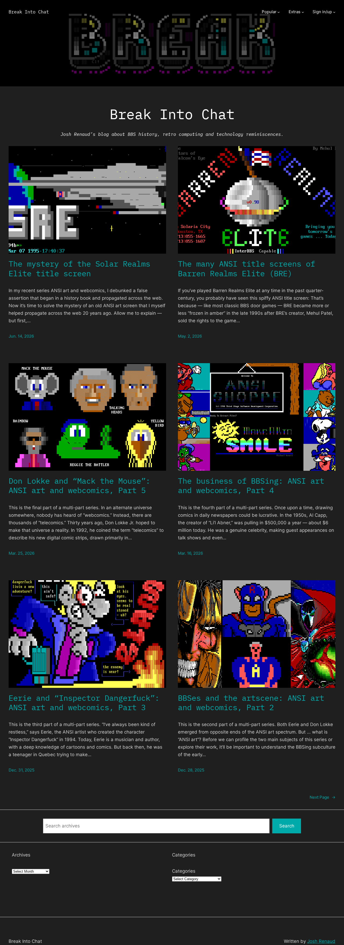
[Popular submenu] (278, 12)
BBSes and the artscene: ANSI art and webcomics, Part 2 (251, 702)
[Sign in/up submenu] (334, 12)
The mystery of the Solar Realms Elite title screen (79, 268)
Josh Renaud (321, 941)
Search (286, 826)
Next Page (322, 797)
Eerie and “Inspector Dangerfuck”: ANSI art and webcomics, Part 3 (84, 702)
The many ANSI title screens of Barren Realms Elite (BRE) (246, 268)
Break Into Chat (29, 12)
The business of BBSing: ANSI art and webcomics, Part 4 (251, 485)
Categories (183, 871)
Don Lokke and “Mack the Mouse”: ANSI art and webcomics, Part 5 (79, 485)
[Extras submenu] (303, 12)
